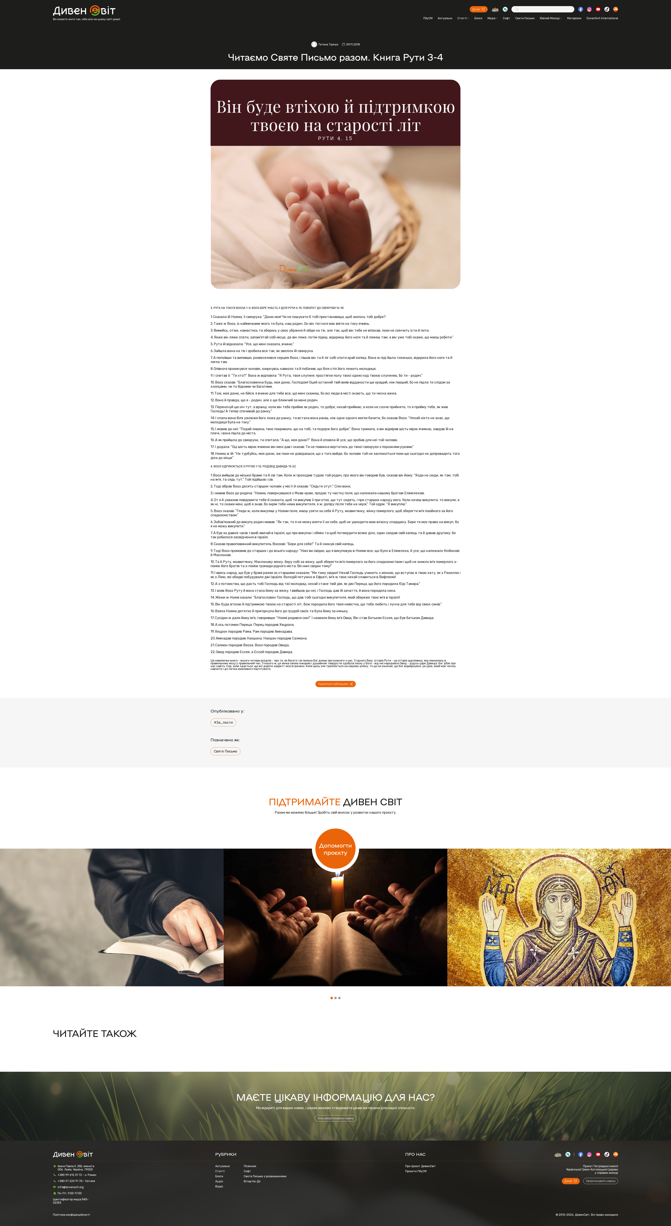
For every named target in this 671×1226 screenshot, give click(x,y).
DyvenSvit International (602, 18)
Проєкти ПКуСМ (416, 1171)
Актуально (445, 18)
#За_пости (223, 722)
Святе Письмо (525, 18)
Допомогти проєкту (335, 848)
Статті (462, 18)
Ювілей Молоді (550, 18)
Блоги (478, 18)
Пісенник (250, 1166)
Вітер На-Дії (252, 1181)
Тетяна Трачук (328, 44)
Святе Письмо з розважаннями (265, 1176)
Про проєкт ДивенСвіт (420, 1166)
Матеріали (574, 18)
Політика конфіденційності (71, 1214)
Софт (506, 18)
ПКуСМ (427, 18)
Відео (219, 1186)
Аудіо (219, 1181)
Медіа (491, 18)
